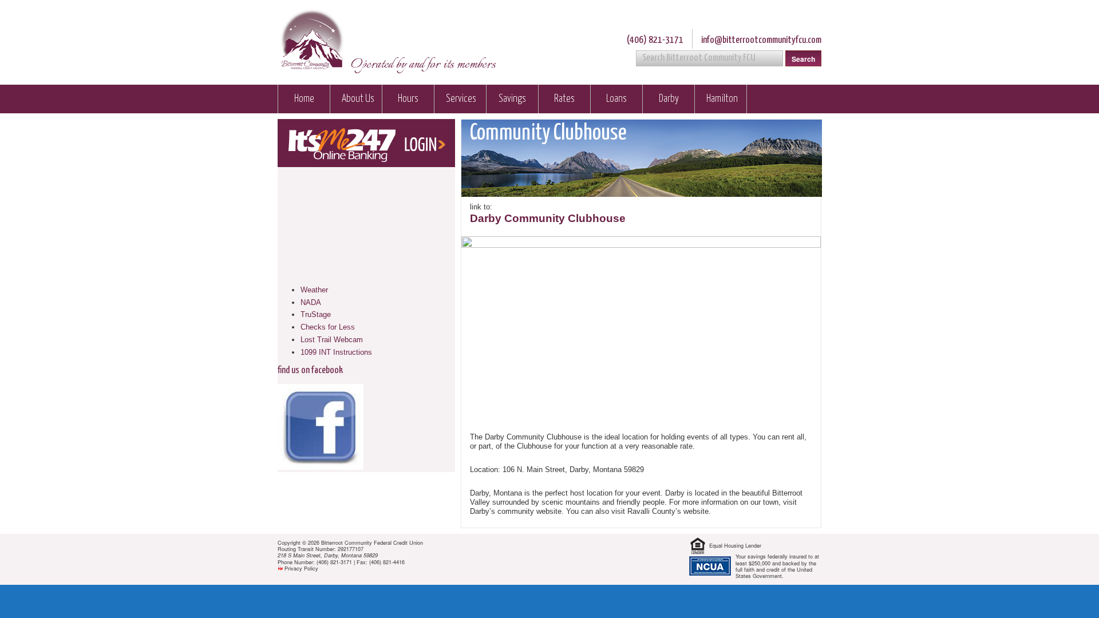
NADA (311, 302)
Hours (408, 99)
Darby (669, 99)
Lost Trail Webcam (332, 339)
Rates (564, 99)
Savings (512, 99)
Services (461, 99)
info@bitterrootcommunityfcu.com (761, 40)
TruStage (316, 314)
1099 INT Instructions (336, 352)
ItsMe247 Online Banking (366, 143)
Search (803, 59)
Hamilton (722, 99)
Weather (314, 290)
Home (304, 99)
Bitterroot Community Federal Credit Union (311, 40)
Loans (616, 99)
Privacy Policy (301, 568)
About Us (358, 99)
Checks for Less (328, 327)
